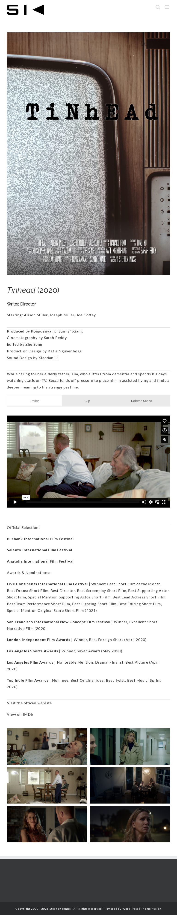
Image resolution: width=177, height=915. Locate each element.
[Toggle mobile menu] (167, 7)
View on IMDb (20, 714)
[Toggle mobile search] (158, 7)
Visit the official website (29, 703)
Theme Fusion (151, 908)
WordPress (130, 908)
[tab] (34, 401)
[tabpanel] (88, 462)
